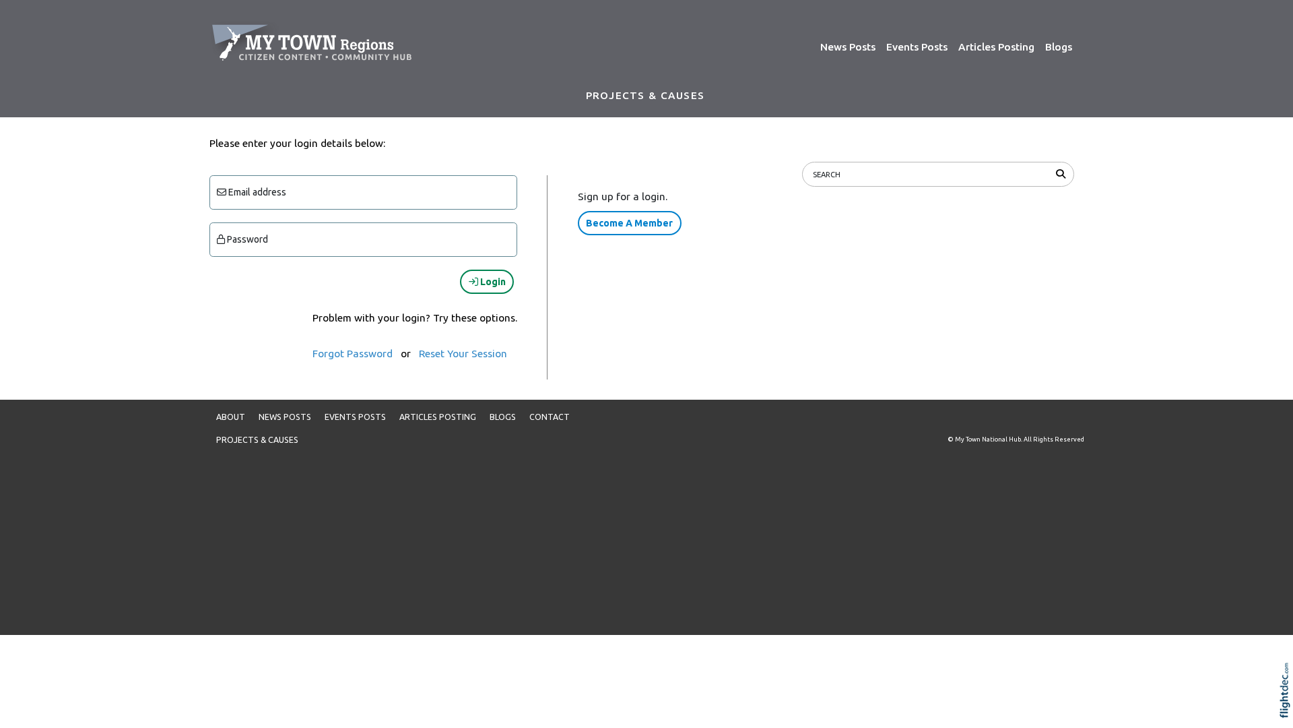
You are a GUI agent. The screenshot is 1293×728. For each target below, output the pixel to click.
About (230, 417)
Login (492, 281)
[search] (1063, 173)
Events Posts (917, 47)
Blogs (1058, 47)
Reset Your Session (463, 353)
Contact (549, 417)
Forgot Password (352, 353)
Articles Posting (996, 47)
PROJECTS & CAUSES (645, 95)
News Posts (847, 47)
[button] (1288, 707)
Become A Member (629, 223)
